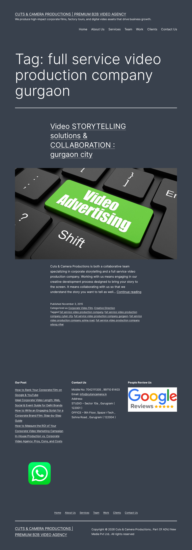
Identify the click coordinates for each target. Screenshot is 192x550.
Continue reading (129, 292)
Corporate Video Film (80, 307)
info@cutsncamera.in (93, 394)
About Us (97, 29)
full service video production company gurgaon (101, 316)
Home (83, 29)
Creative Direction (104, 307)
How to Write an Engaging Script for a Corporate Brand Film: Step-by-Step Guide (39, 415)
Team (128, 29)
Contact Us (169, 29)
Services (114, 29)
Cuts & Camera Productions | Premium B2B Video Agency (70, 14)
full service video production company (81, 312)
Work (139, 29)
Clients (152, 29)
